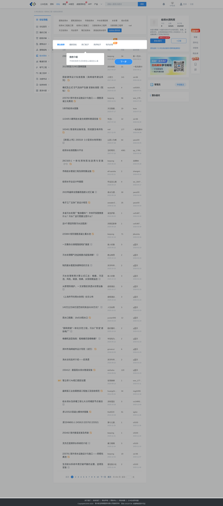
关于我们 (88, 500)
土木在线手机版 (133, 500)
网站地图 (122, 500)
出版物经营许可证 (139, 504)
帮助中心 (113, 500)
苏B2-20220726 (126, 504)
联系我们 (96, 500)
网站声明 (105, 500)
